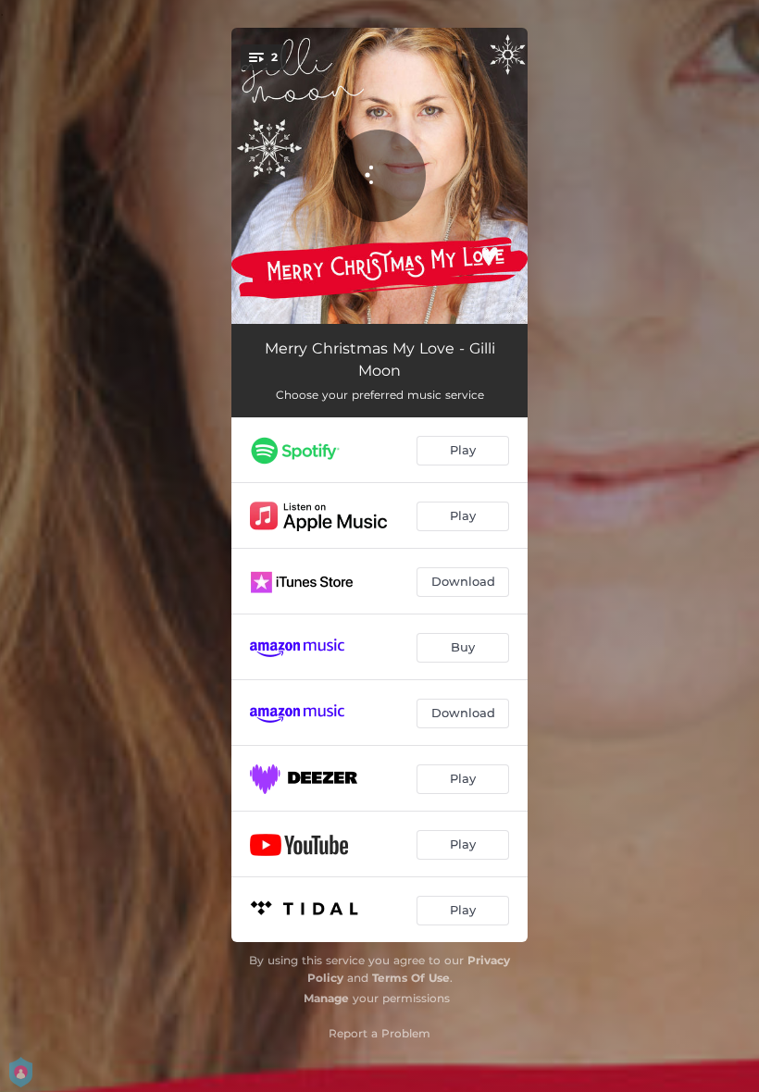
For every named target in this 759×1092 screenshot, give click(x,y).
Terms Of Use (411, 978)
